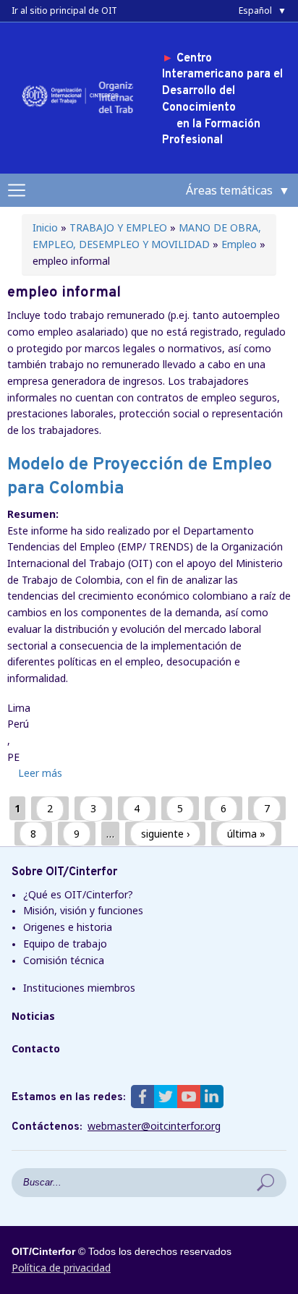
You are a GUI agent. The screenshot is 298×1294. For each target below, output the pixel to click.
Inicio (45, 227)
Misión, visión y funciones (83, 910)
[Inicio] (72, 106)
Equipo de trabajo (65, 943)
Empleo (239, 244)
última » (246, 833)
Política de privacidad (61, 1267)
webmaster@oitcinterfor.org (154, 1126)
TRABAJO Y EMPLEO (118, 227)
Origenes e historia (67, 927)
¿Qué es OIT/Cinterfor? (78, 894)
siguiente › (165, 833)
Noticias (33, 1016)
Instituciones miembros (79, 988)
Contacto (36, 1048)
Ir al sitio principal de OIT (64, 10)
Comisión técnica (63, 960)
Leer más (40, 773)
